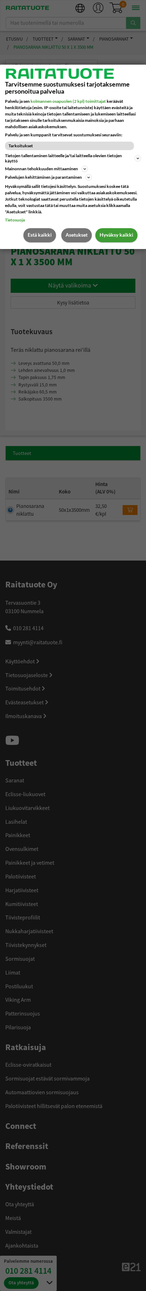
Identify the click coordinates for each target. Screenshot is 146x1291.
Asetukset (77, 235)
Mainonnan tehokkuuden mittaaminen (41, 168)
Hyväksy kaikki (116, 235)
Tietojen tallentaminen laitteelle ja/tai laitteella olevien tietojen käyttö (63, 158)
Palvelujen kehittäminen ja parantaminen (43, 177)
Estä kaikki (40, 235)
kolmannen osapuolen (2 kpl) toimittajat (68, 101)
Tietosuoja (15, 220)
